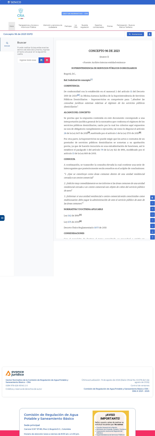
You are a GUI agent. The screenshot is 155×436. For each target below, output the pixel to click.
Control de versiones (140, 386)
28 (65, 133)
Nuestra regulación (85, 26)
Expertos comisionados (98, 26)
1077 (96, 227)
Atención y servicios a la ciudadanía (52, 26)
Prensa (110, 26)
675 (69, 222)
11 (131, 91)
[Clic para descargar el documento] (150, 34)
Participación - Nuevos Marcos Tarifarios (126, 26)
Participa (68, 26)
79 (102, 149)
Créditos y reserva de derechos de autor (24, 389)
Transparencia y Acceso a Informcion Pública (28, 26)
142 (69, 215)
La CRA (75, 26)
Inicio (12, 26)
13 (73, 153)
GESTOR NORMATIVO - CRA (75, 13)
